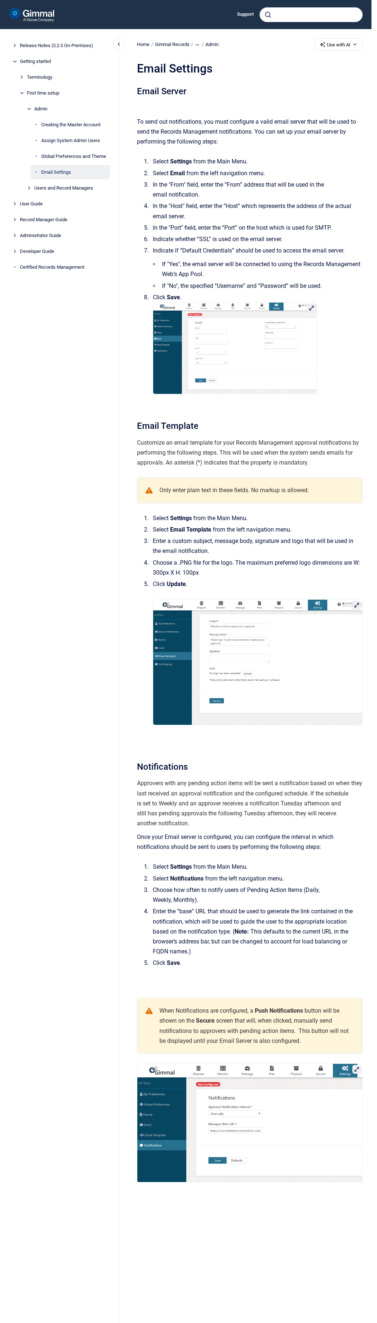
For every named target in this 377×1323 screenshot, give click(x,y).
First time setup (43, 93)
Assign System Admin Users (70, 140)
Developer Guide (37, 251)
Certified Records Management (52, 267)
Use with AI (338, 44)
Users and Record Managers (63, 188)
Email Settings (56, 172)
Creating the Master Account (71, 124)
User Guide (31, 204)
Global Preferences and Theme (73, 156)
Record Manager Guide (43, 219)
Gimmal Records (172, 44)
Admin (40, 109)
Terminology (39, 77)
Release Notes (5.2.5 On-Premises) (56, 45)
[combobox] (311, 15)
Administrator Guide (40, 235)
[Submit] (268, 15)
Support (245, 14)
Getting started (35, 61)
